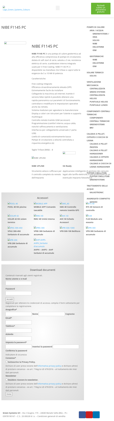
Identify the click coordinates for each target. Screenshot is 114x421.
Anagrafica (11, 309)
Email (9, 318)
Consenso (11, 358)
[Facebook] (82, 414)
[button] (58, 8)
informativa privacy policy (49, 366)
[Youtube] (89, 414)
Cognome (70, 314)
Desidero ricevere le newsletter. (23, 379)
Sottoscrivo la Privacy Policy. (21, 362)
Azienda (9, 334)
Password (10, 288)
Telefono (10, 326)
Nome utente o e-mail (16, 278)
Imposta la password (16, 342)
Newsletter (11, 375)
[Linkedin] (96, 414)
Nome (35, 314)
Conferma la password (16, 350)
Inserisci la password (42, 346)
